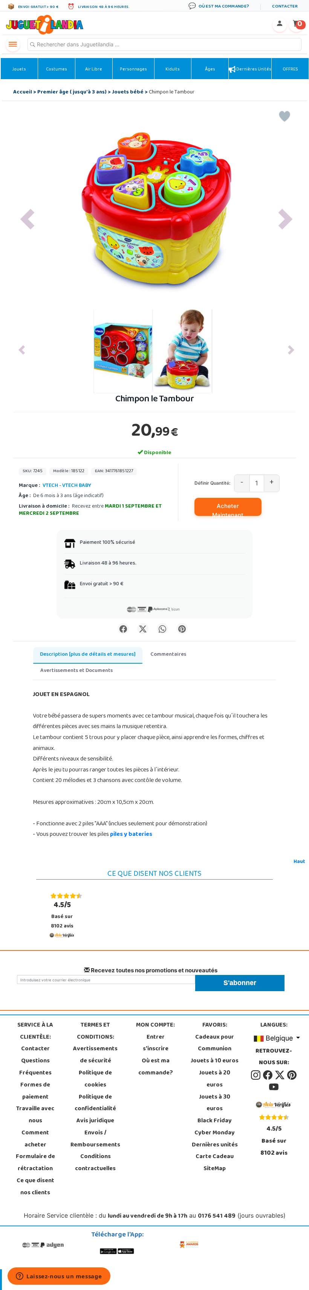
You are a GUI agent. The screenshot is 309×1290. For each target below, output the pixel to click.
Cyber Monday (214, 1133)
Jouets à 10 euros (215, 1061)
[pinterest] (291, 1075)
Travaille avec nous (35, 1115)
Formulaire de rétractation (35, 1163)
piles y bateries (131, 835)
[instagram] (256, 1075)
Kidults (172, 69)
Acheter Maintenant (227, 509)
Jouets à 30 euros (214, 1103)
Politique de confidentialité (95, 1103)
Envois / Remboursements (95, 1139)
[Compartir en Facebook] (123, 628)
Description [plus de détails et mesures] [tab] (88, 654)
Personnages (133, 69)
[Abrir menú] (13, 44)
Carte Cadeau (215, 1157)
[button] (27, 219)
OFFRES (290, 69)
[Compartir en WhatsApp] (162, 628)
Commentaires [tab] (168, 654)
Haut (299, 862)
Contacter (35, 1049)
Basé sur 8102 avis (62, 915)
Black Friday (214, 1121)
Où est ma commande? (155, 1067)
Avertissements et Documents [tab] (76, 671)
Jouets (19, 69)
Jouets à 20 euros (214, 1079)
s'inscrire (155, 1049)
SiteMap (214, 1169)
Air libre (93, 69)
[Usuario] (279, 25)
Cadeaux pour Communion (214, 1043)
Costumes (56, 69)
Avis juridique (95, 1121)
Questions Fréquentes (35, 1067)
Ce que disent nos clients (35, 1187)
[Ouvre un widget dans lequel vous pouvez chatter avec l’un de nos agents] (59, 1276)
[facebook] (268, 1075)
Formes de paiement (35, 1091)
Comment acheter (35, 1139)
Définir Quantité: (212, 483)
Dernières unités (253, 69)
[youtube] (273, 1087)
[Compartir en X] (142, 628)
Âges (210, 69)
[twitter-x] (280, 1075)
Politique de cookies (95, 1079)
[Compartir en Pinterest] (182, 628)
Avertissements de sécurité (95, 1055)
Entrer (156, 1037)
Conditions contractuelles (95, 1163)
